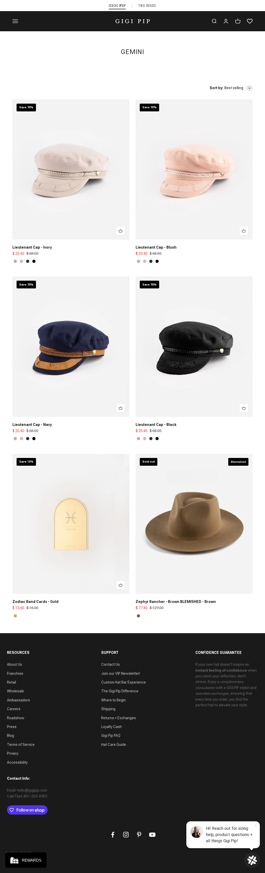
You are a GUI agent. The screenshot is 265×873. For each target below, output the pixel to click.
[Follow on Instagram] (125, 834)
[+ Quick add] (120, 230)
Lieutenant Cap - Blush (156, 247)
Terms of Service (21, 744)
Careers (13, 709)
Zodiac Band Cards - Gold (35, 602)
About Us (14, 664)
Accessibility (17, 762)
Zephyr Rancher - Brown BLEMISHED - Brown (176, 602)
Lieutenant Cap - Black (156, 425)
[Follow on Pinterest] (139, 834)
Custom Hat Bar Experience (123, 682)
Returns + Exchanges (118, 718)
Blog (10, 735)
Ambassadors (18, 700)
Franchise (15, 673)
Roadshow (15, 718)
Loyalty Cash (111, 727)
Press (12, 727)
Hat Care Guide (113, 744)
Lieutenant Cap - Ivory (32, 247)
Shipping (108, 709)
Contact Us (110, 664)
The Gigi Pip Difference (119, 691)
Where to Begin (113, 700)
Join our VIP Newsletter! (120, 673)
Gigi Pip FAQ (110, 735)
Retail (11, 682)
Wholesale (15, 691)
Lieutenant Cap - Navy (32, 425)
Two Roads (147, 5)
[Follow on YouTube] (152, 834)
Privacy (12, 753)
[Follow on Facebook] (112, 834)
